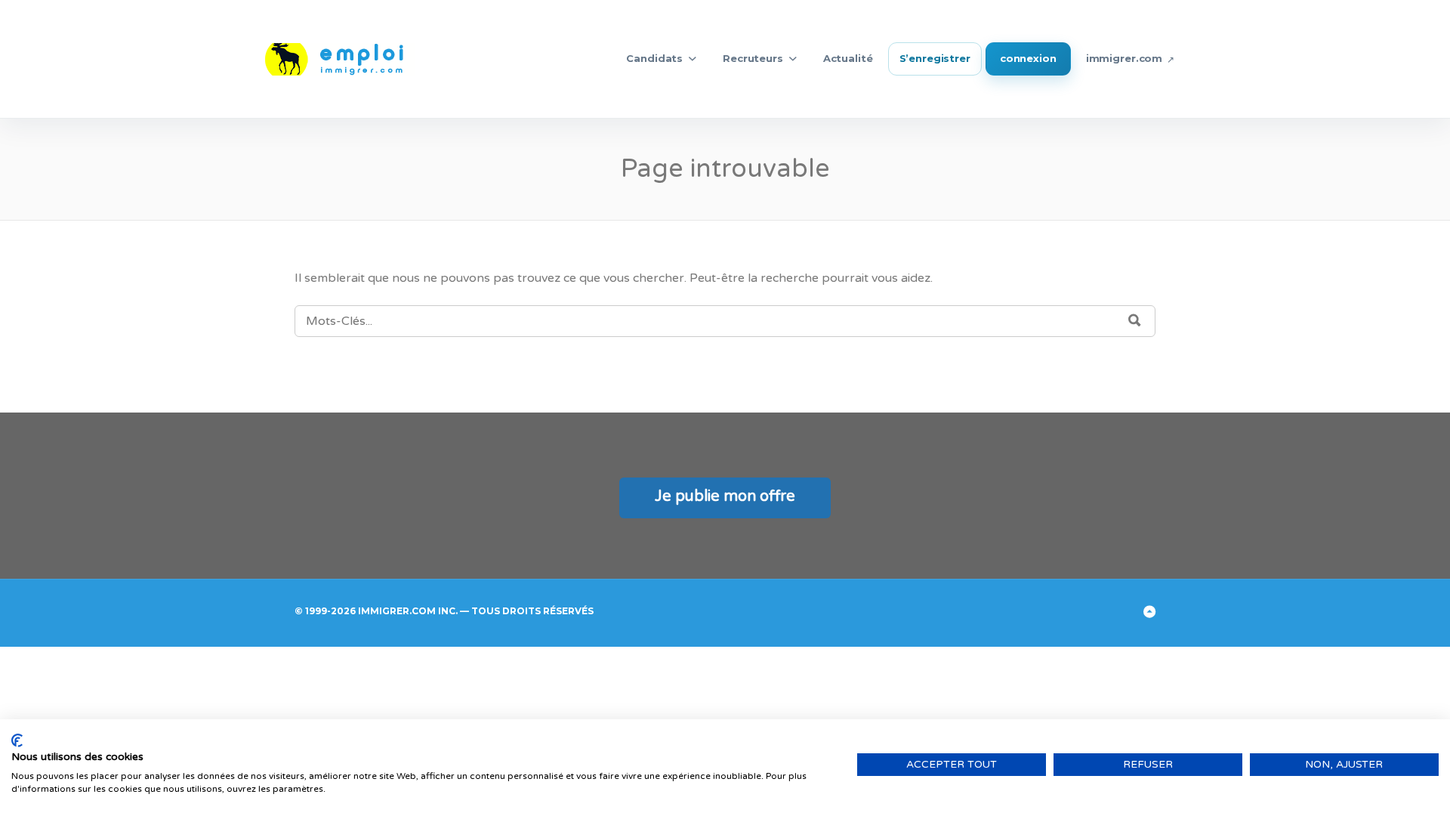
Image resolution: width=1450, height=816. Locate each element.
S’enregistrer (934, 58)
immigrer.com (1124, 58)
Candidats (654, 58)
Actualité (848, 58)
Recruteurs (753, 58)
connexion (1028, 58)
